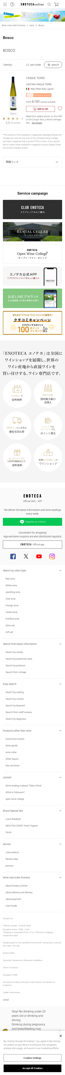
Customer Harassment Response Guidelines (22, 960)
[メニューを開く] (5, 4)
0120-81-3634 (25, 926)
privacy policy (8, 953)
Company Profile (10, 975)
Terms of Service (10, 967)
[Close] (61, 1036)
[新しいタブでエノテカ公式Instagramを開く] (52, 556)
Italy (33, 88)
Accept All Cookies (32, 1068)
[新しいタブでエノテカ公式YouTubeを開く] (39, 556)
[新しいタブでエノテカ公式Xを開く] (26, 556)
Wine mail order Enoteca (13, 25)
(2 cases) (15, 123)
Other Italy (41, 88)
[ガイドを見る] (12, 4)
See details (37, 123)
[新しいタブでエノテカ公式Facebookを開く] (13, 556)
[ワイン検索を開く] (49, 4)
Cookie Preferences (11, 992)
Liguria (50, 88)
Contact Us (8, 918)
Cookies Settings (32, 1058)
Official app (38, 544)
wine (32, 25)
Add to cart (42, 109)
